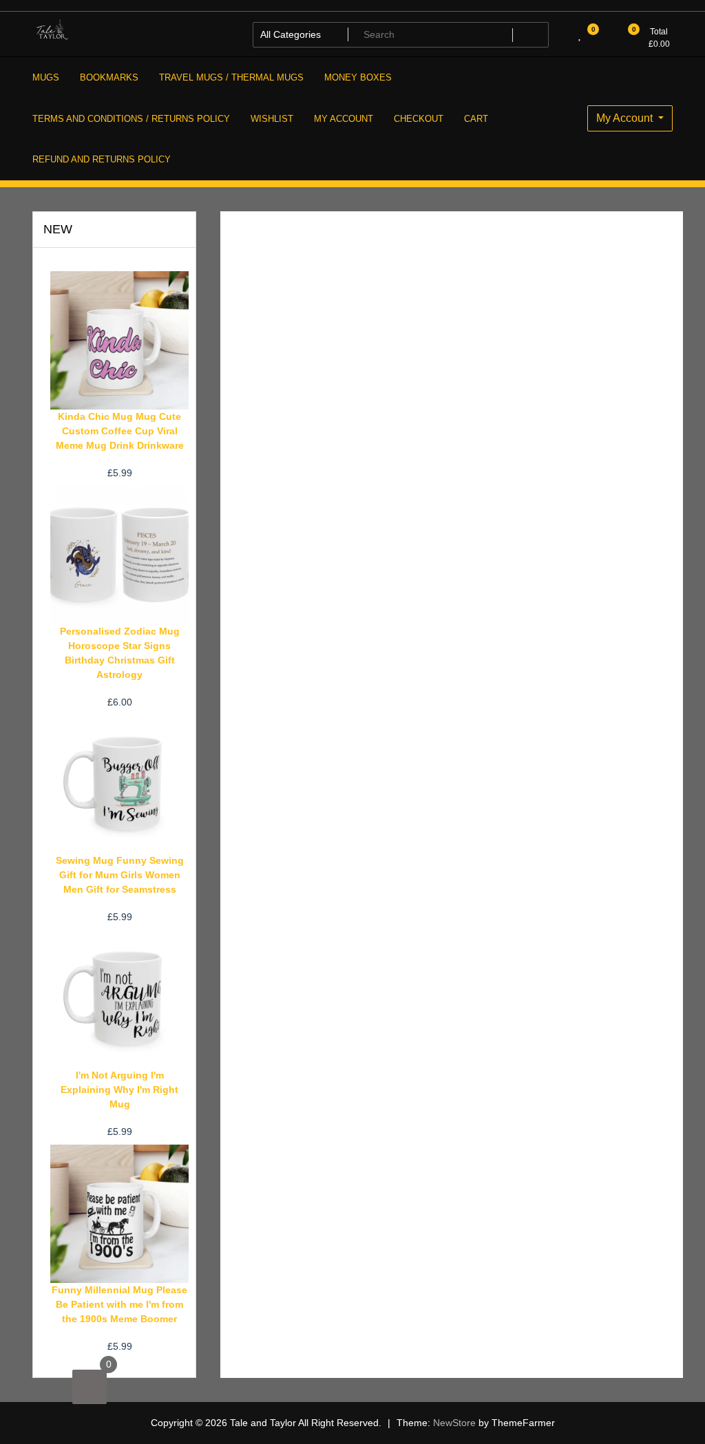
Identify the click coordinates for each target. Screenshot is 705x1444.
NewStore (454, 1422)
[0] (89, 1387)
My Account (625, 118)
